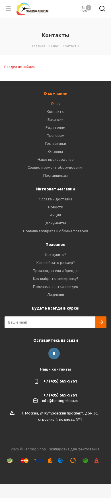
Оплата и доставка (55, 199)
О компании (55, 93)
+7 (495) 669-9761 (60, 381)
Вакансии (55, 119)
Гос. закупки (55, 143)
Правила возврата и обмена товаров (55, 231)
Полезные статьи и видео (55, 286)
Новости (55, 207)
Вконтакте (54, 353)
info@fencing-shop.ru (60, 401)
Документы (55, 223)
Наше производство (56, 159)
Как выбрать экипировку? (55, 278)
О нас (55, 103)
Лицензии (55, 294)
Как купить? (55, 255)
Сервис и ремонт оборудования (55, 167)
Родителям (55, 127)
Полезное (55, 244)
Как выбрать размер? (55, 263)
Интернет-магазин (55, 189)
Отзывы (55, 151)
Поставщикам (55, 175)
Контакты (56, 111)
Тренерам (55, 135)
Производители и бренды (56, 271)
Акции (55, 215)
